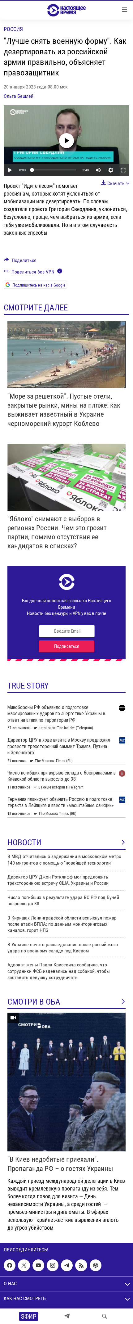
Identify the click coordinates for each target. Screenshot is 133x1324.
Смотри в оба (33, 1002)
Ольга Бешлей (18, 96)
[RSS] (81, 1265)
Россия (13, 29)
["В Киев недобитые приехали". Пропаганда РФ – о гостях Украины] (66, 1082)
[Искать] (104, 1316)
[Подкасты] (95, 1265)
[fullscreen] (123, 170)
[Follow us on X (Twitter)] (24, 1265)
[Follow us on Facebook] (9, 1265)
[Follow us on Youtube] (38, 1265)
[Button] (20, 262)
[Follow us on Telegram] (67, 1265)
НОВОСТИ (24, 842)
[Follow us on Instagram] (52, 1265)
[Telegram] (66, 1316)
